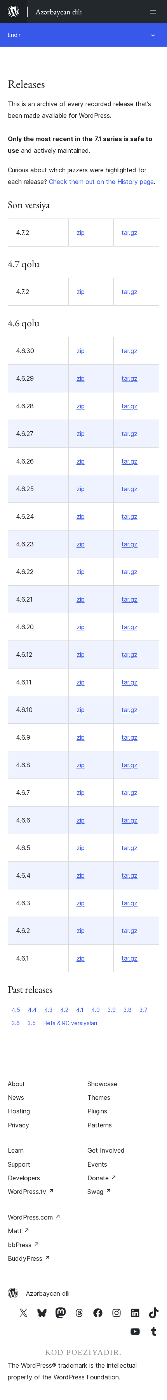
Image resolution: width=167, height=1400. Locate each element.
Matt (19, 1231)
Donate (102, 1178)
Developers (24, 1178)
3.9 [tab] (112, 1009)
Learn (16, 1150)
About (16, 1084)
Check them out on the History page (101, 182)
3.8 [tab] (128, 1009)
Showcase (102, 1084)
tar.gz (129, 232)
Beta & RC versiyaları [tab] (70, 1023)
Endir (14, 35)
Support (19, 1164)
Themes (98, 1097)
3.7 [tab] (143, 1009)
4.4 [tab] (32, 1009)
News (16, 1097)
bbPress (23, 1245)
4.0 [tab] (95, 1009)
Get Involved (106, 1150)
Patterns (99, 1125)
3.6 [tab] (16, 1023)
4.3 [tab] (48, 1009)
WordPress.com (34, 1217)
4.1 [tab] (80, 1009)
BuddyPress (29, 1258)
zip (81, 232)
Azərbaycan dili (48, 1293)
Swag (99, 1191)
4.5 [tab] (16, 1009)
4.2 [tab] (64, 1009)
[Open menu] (154, 11)
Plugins (97, 1111)
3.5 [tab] (32, 1023)
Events (97, 1164)
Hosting (19, 1111)
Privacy (18, 1125)
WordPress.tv (31, 1191)
